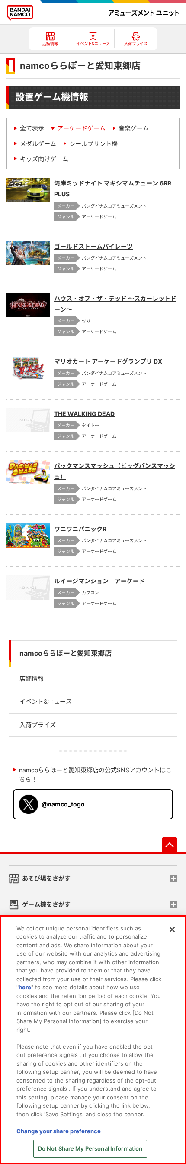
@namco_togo (63, 804)
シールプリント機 (93, 143)
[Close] (172, 929)
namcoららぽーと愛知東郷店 (65, 653)
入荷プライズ (37, 724)
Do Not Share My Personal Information (90, 1148)
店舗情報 (31, 678)
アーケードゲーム (81, 128)
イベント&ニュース (45, 701)
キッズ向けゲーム (44, 159)
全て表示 (32, 128)
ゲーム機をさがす (46, 904)
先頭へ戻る (169, 844)
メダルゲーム (38, 143)
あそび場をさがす (46, 878)
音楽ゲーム (134, 128)
